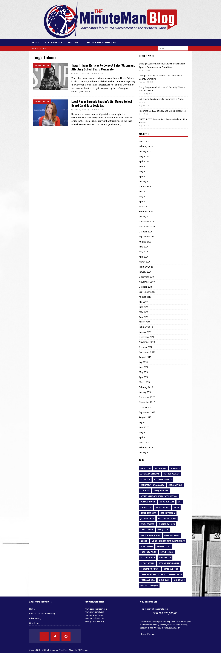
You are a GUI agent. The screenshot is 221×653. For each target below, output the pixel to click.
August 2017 (145, 417)
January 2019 (145, 332)
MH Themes (83, 650)
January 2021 (145, 216)
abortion (145, 468)
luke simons (146, 529)
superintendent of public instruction (161, 574)
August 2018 (145, 357)
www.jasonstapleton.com (96, 608)
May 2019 (144, 311)
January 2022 (145, 181)
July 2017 (143, 422)
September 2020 (147, 236)
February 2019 (146, 326)
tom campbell (147, 580)
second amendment (169, 563)
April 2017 (144, 437)
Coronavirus (175, 485)
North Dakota (53, 42)
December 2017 (147, 397)
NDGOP (143, 541)
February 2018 (146, 387)
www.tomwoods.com (94, 615)
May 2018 (144, 372)
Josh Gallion (147, 518)
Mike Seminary (171, 535)
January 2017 (145, 452)
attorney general (149, 474)
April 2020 (144, 256)
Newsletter (34, 623)
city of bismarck (163, 479)
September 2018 (147, 352)
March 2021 (144, 206)
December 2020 (147, 221)
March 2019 (144, 321)
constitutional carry (152, 485)
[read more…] (85, 91)
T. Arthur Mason (97, 73)
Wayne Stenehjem (149, 585)
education (146, 507)
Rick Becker (165, 557)
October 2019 (145, 286)
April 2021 (144, 201)
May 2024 (144, 156)
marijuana (162, 529)
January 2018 (145, 392)
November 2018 (147, 341)
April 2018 (144, 377)
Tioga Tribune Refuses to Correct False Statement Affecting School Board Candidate (103, 67)
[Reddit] (66, 636)
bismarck (145, 479)
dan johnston (161, 490)
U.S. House (164, 580)
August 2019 (145, 296)
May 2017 (144, 432)
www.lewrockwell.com (94, 611)
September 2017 (147, 412)
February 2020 (146, 266)
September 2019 (147, 291)
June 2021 (144, 191)
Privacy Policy (35, 618)
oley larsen (146, 546)
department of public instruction (158, 496)
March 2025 (144, 141)
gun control (163, 507)
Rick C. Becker (147, 563)
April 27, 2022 (80, 73)
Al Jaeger (175, 468)
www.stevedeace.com (94, 618)
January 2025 (145, 151)
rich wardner (147, 557)
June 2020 (144, 246)
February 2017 (146, 447)
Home (35, 42)
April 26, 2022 (80, 109)
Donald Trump (147, 501)
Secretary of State (150, 569)
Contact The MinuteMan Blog (42, 613)
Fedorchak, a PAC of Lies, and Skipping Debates (162, 110)
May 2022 (144, 171)
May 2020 (144, 251)
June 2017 (144, 427)
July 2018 (143, 362)
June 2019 (144, 306)
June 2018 (144, 367)
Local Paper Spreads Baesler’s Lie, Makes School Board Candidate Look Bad (101, 103)
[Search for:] (173, 48)
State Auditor (171, 569)
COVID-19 (144, 490)
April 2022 (144, 176)
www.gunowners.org (94, 621)
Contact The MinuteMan (101, 42)
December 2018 (147, 337)
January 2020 (145, 271)
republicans (166, 552)
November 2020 (147, 226)
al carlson (160, 468)
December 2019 (147, 276)
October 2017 (145, 407)
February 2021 (146, 211)
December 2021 (147, 186)
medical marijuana (150, 535)
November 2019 (147, 281)
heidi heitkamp (148, 513)
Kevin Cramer (147, 524)
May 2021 (144, 196)
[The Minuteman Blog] (110, 37)
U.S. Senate (179, 580)
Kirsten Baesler (166, 524)
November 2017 (147, 402)
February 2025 (146, 146)
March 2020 (144, 261)
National (74, 42)
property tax (164, 546)
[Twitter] (55, 636)
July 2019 (143, 301)
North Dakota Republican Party (168, 541)
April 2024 (144, 161)
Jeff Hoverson (167, 513)
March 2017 (144, 442)
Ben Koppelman (171, 474)
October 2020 (145, 231)
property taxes (148, 552)
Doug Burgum (167, 501)
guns (176, 507)
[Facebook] (44, 636)
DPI (179, 501)
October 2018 (145, 347)
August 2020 (145, 241)
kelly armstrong (167, 518)
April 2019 (144, 317)
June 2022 (144, 166)
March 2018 (144, 382)
